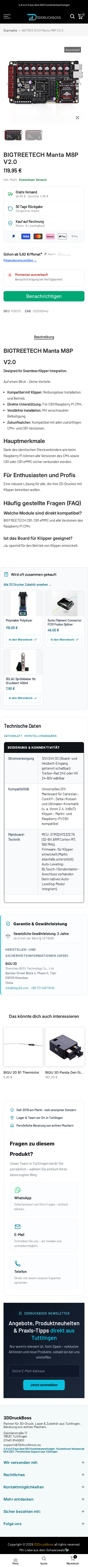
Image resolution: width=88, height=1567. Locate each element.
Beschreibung (44, 337)
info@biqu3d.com (17, 988)
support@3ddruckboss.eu (22, 1445)
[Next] (80, 84)
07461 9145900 (14, 1440)
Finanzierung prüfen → (20, 260)
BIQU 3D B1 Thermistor (21, 1072)
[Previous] (8, 84)
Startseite (10, 30)
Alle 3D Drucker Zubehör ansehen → (28, 584)
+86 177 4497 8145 (42, 988)
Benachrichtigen (44, 296)
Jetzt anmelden (44, 1385)
